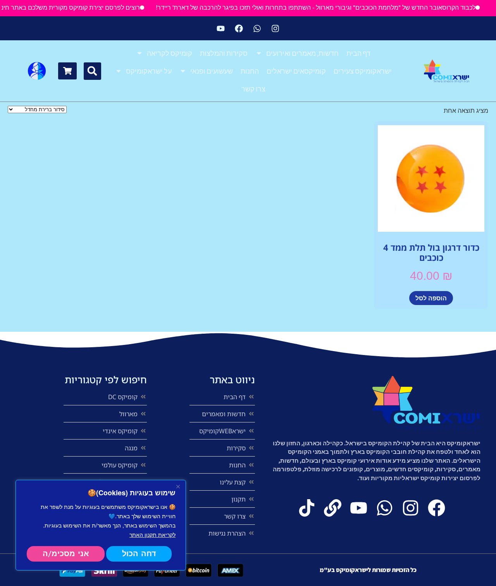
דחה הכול (139, 553)
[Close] (178, 486)
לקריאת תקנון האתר (152, 534)
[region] (101, 525)
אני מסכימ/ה (66, 553)
